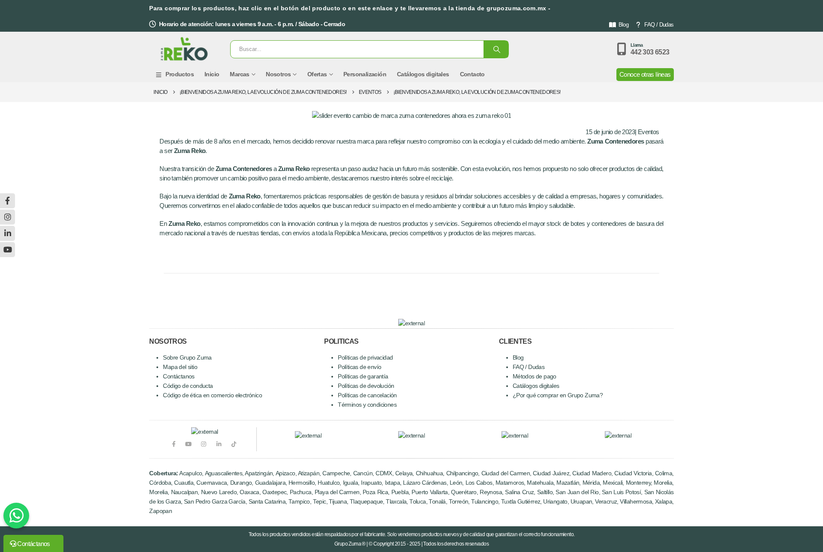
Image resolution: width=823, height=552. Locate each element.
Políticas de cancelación (367, 395)
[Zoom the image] (308, 435)
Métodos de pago (534, 376)
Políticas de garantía (363, 376)
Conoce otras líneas (645, 74)
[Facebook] (173, 444)
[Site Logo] (184, 49)
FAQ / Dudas (658, 24)
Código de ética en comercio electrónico (212, 395)
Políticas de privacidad (365, 357)
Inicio (211, 74)
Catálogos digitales (423, 74)
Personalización (364, 74)
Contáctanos (178, 376)
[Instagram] (204, 444)
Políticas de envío (359, 367)
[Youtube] (188, 444)
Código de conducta (188, 386)
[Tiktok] (234, 444)
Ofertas (317, 74)
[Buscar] (496, 49)
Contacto (472, 74)
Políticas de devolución (366, 386)
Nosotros (278, 74)
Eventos (648, 131)
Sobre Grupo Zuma (187, 357)
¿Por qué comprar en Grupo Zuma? (558, 395)
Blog (624, 24)
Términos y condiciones (367, 405)
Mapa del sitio (180, 367)
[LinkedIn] (219, 444)
